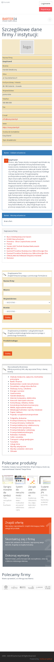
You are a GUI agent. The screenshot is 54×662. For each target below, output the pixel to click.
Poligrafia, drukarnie (18, 418)
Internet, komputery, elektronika (23, 398)
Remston (10, 258)
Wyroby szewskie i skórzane (21, 449)
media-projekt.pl (46, 659)
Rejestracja (45, 9)
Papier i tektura (16, 412)
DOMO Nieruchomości (15, 239)
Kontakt (7, 2)
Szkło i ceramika (16, 437)
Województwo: (10, 298)
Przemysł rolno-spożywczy (20, 427)
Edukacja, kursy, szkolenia (20, 388)
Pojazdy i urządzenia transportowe (24, 414)
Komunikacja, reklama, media (22, 403)
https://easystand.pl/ (11, 127)
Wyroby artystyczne (18, 446)
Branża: (6, 307)
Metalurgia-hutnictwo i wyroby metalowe (26, 410)
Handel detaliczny (17, 395)
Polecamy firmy (16, 574)
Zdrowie (13, 451)
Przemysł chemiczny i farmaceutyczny (25, 420)
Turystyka (14, 442)
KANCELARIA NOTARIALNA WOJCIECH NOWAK (24, 255)
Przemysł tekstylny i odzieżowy (22, 430)
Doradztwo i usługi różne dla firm (23, 386)
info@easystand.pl (10, 119)
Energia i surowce (17, 391)
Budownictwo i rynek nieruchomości (24, 384)
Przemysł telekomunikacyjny (21, 432)
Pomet (9, 244)
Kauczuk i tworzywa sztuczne (22, 400)
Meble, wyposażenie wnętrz (21, 407)
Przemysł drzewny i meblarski (22, 423)
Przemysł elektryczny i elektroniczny (24, 425)
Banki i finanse (16, 381)
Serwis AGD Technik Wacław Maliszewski (23, 246)
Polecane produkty (19, 463)
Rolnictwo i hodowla (18, 434)
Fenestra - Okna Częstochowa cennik (21, 241)
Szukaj (7, 317)
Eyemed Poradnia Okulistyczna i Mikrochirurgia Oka (27, 251)
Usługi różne (15, 444)
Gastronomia (15, 393)
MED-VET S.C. (12, 248)
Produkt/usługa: (10, 341)
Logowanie (45, 3)
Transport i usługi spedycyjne (22, 439)
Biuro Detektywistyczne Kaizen (19, 237)
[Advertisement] (27, 622)
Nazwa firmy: (9, 281)
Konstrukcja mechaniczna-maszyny (24, 405)
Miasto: (6, 290)
